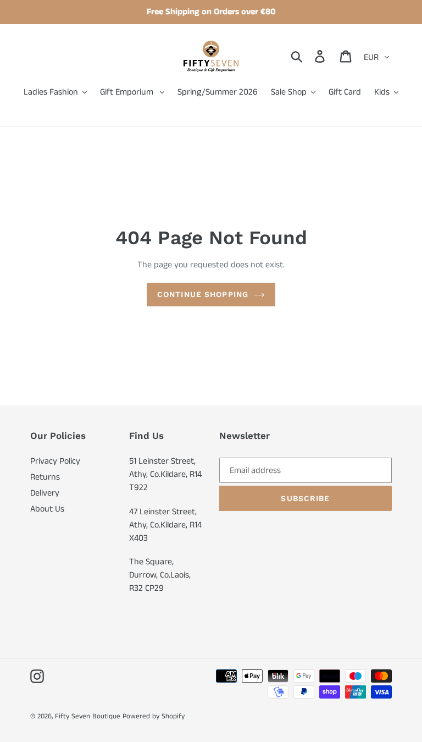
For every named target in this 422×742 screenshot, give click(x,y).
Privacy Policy (55, 461)
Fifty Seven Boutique (87, 716)
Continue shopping (202, 294)
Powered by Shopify (154, 716)
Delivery (44, 493)
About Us (47, 509)
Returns (45, 477)
